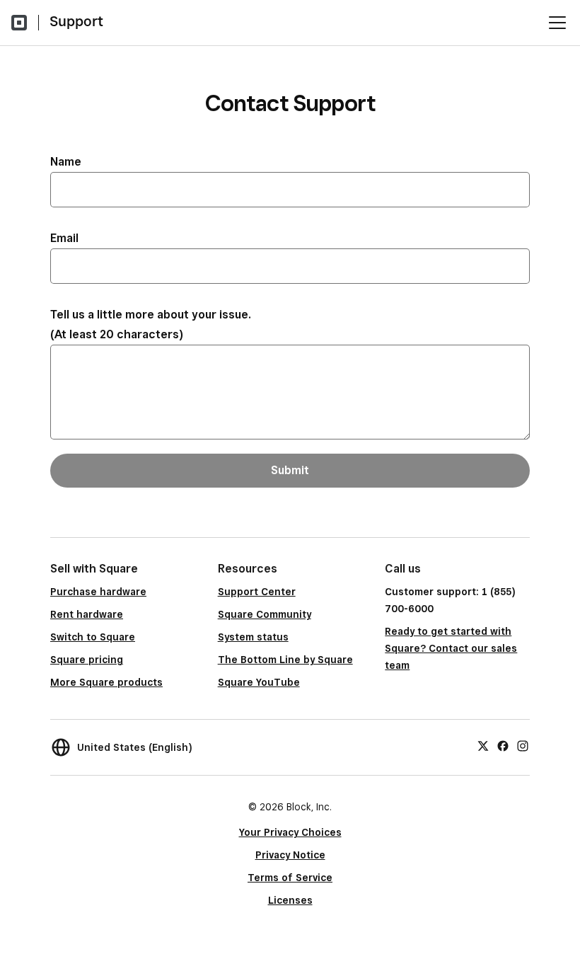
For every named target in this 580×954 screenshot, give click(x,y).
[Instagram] (523, 745)
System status (253, 637)
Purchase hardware (98, 591)
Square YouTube (259, 682)
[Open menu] (557, 23)
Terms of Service (290, 877)
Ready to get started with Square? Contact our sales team (451, 648)
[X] (483, 745)
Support (76, 21)
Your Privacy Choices (290, 832)
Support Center (257, 591)
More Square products (106, 682)
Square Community (264, 614)
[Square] (19, 22)
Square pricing (86, 659)
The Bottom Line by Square (285, 659)
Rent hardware (86, 614)
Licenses (290, 900)
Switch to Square (92, 637)
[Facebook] (503, 745)
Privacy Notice (290, 855)
